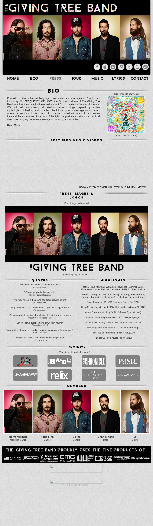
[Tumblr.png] (129, 67)
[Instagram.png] (121, 67)
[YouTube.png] (137, 67)
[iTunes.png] (105, 67)
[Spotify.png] (145, 67)
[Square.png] (113, 67)
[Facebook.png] (97, 67)
